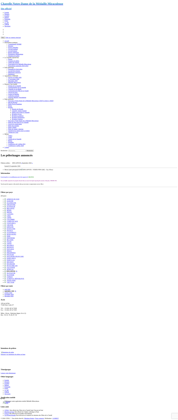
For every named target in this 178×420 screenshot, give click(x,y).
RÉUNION (10, 262)
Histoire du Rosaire (17, 109)
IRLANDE (10, 240)
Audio (10, 137)
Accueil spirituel (13, 49)
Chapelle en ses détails (14, 89)
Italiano (6, 17)
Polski (6, 21)
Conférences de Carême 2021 (16, 144)
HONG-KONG (11, 234)
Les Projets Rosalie (10, 415)
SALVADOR (11, 267)
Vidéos (10, 136)
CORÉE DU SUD (12, 221)
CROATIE (10, 225)
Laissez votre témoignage (8, 373)
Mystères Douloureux (18, 117)
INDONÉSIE (11, 238)
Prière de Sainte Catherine (15, 129)
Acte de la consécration (15, 124)
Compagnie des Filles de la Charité (18, 91)
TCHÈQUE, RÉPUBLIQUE (15, 278)
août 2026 (7, 289)
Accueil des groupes (14, 71)
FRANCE (10, 230)
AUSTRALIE (11, 206)
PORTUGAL (11, 260)
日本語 (6, 24)
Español (6, 16)
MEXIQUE (10, 247)
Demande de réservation (15, 69)
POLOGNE (10, 254)
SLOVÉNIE (10, 275)
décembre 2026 (8, 296)
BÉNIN (9, 210)
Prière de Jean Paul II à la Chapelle (18, 122)
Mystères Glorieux (17, 119)
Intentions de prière (13, 56)
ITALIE (9, 241)
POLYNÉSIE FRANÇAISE (15, 256)
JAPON (9, 243)
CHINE (9, 217)
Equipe (10, 59)
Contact (6, 147)
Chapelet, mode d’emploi (19, 111)
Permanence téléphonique (15, 54)
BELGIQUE (10, 208)
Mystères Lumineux (18, 116)
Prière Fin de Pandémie (15, 104)
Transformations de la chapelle (17, 87)
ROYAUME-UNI (12, 265)
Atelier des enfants (13, 62)
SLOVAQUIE (11, 273)
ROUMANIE (11, 264)
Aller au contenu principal (13, 37)
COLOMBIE (11, 219)
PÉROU (9, 251)
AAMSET (55, 418)
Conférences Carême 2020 (16, 146)
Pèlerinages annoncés (14, 72)
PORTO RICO (11, 258)
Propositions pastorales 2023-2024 (18, 66)
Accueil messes (12, 51)
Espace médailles (13, 47)
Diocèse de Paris (9, 412)
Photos (10, 141)
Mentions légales (29, 418)
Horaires (10, 46)
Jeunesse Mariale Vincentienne (17, 97)
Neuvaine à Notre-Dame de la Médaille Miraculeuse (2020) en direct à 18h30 (30, 101)
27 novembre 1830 (13, 79)
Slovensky (7, 26)
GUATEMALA (11, 232)
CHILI (9, 216)
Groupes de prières (13, 61)
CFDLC (6, 410)
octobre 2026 (8, 293)
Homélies (11, 142)
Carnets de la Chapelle (14, 139)
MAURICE (10, 245)
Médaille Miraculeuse (14, 82)
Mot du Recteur (12, 102)
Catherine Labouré (13, 96)
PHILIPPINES (11, 253)
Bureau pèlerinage (13, 52)
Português (7, 19)
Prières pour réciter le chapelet (20, 112)
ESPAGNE (10, 227)
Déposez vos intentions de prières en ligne (13, 354)
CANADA (10, 214)
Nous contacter (39, 418)
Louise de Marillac (13, 94)
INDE (8, 236)
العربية (6, 22)
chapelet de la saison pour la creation (19, 131)
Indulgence (11, 74)
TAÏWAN (10, 277)
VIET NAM (10, 282)
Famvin (6, 413)
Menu (2, 37)
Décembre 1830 (13, 81)
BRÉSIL (9, 212)
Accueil (6, 41)
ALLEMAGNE (11, 203)
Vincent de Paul (12, 92)
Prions (10, 106)
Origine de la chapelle (14, 86)
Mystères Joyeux (17, 114)
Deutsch (6, 14)
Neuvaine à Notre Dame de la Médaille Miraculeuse (23, 121)
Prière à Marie (12, 127)
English (6, 12)
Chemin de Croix (13, 132)
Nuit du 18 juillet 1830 (14, 77)
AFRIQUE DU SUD (13, 199)
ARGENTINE (11, 204)
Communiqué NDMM (14, 44)
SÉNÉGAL (10, 269)
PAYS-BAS (10, 249)
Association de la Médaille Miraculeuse (19, 64)
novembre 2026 (9, 294)
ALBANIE (10, 201)
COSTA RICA (11, 223)
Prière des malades (13, 126)
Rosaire (10, 107)
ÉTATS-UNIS (11, 229)
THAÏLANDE (11, 280)
